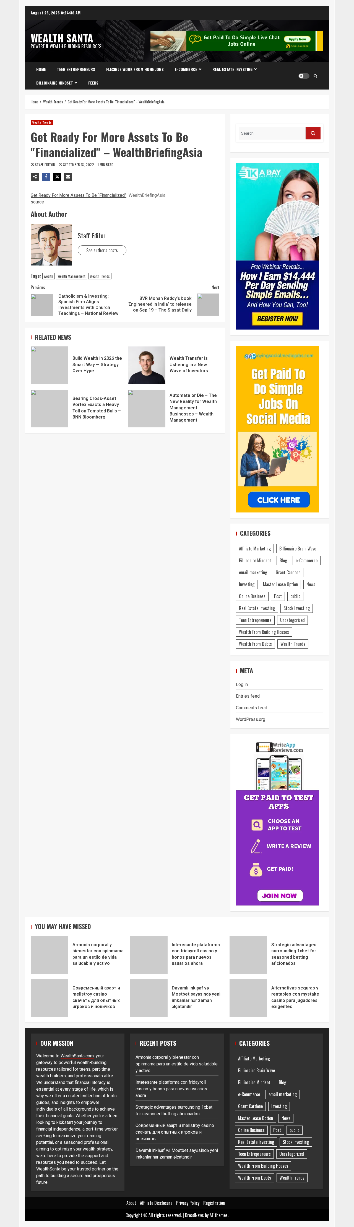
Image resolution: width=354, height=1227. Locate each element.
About (131, 1203)
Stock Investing (296, 608)
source (37, 202)
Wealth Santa (62, 37)
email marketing (253, 572)
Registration (214, 1203)
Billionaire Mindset (54, 83)
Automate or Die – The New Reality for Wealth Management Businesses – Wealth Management (146, 408)
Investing (246, 584)
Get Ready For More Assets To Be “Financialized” (78, 195)
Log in (242, 684)
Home (41, 69)
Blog (283, 560)
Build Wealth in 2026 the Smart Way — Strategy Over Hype (49, 365)
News (310, 584)
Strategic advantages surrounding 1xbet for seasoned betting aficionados (248, 955)
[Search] (315, 76)
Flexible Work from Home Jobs (135, 69)
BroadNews (194, 1215)
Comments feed (251, 707)
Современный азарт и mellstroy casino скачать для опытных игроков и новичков (49, 998)
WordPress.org (250, 719)
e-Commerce (186, 69)
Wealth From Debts (255, 644)
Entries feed (248, 696)
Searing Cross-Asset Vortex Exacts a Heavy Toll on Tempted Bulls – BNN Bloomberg (49, 408)
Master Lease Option (280, 584)
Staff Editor (45, 164)
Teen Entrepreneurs (76, 69)
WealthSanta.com (77, 1055)
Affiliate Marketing (255, 548)
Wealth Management (71, 276)
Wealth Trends (41, 122)
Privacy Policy (187, 1203)
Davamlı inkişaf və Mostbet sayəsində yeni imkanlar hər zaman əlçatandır (149, 998)
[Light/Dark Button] (303, 76)
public (295, 596)
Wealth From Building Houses (264, 632)
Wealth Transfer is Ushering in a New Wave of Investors (146, 365)
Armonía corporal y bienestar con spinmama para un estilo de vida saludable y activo (49, 955)
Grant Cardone (288, 572)
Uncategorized (292, 620)
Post (278, 596)
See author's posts (102, 250)
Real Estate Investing (232, 69)
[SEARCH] (313, 133)
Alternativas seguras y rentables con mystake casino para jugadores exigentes (248, 998)
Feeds (93, 83)
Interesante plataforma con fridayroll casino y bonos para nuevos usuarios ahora (149, 955)
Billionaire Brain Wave (297, 548)
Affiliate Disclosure (156, 1203)
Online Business (252, 596)
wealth (48, 276)
